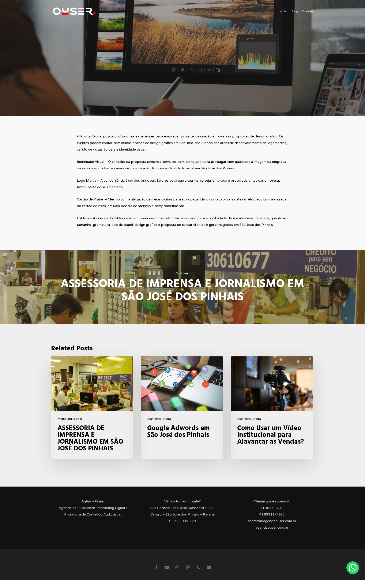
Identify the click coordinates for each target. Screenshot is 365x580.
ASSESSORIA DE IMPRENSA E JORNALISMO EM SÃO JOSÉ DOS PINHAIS (182, 287)
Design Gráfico (182, 84)
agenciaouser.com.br (272, 527)
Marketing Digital (69, 419)
